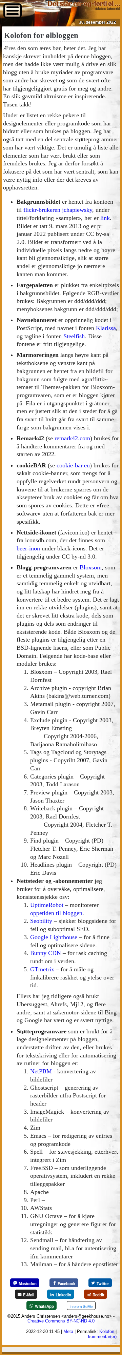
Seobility (41, 920)
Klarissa (106, 328)
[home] (83, 8)
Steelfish (74, 336)
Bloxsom (91, 567)
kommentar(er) (102, 1336)
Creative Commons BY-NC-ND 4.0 (61, 1320)
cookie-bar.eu (73, 465)
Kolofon (106, 1331)
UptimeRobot (46, 905)
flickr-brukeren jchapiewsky (57, 209)
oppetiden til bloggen (56, 913)
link (105, 218)
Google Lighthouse (53, 937)
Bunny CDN (45, 953)
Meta (68, 1331)
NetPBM (41, 1071)
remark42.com (72, 438)
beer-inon (28, 548)
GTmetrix (42, 969)
